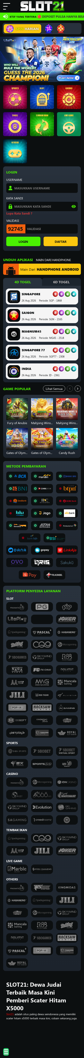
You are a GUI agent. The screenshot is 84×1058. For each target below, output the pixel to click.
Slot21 (10, 1014)
